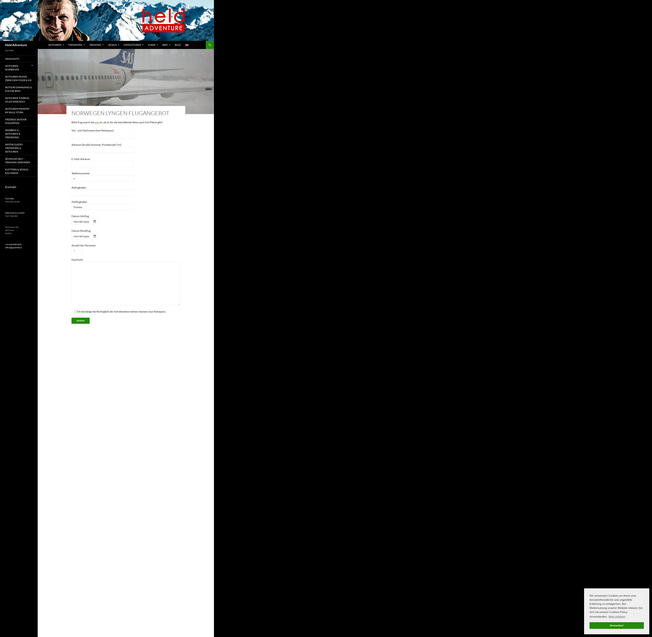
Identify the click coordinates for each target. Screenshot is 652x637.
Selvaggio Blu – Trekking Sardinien (17, 160)
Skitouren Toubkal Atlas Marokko (17, 100)
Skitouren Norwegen (12, 67)
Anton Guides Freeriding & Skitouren (14, 148)
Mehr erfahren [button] (617, 616)
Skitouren (54, 44)
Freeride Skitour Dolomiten (15, 121)
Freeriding (75, 44)
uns (97, 122)
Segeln (112, 44)
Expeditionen (132, 44)
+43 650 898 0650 (13, 244)
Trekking (95, 44)
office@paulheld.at (13, 247)
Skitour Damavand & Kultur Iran (18, 89)
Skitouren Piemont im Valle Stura (17, 110)
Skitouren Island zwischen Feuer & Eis (18, 78)
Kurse (152, 44)
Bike (165, 44)
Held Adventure (16, 45)
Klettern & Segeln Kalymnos (16, 171)
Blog (178, 44)
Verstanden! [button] (617, 625)
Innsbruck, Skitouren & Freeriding (12, 134)
